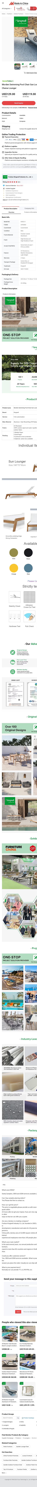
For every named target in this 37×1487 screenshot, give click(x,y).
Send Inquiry (18, 103)
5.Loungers (5, 1425)
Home (3, 14)
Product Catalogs (28, 1418)
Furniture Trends (22, 1469)
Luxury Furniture (27, 1456)
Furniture (9, 14)
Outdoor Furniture (18, 14)
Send (18, 1312)
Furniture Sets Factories (10, 1460)
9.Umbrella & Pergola (8, 1428)
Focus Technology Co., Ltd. (24, 1479)
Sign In (5, 200)
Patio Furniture (7, 1446)
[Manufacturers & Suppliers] (18, 3)
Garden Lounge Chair (22, 1446)
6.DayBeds (22, 1425)
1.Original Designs (7, 1422)
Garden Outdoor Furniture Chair (12, 1465)
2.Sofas (21, 1422)
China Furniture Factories (10, 1456)
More (3, 1473)
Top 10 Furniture (8, 1469)
